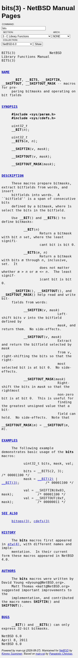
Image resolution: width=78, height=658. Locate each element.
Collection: (10, 40)
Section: (9, 32)
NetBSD (64, 650)
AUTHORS (9, 571)
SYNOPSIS (10, 107)
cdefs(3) (42, 521)
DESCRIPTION (13, 176)
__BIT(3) (10, 483)
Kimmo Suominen (12, 653)
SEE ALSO (10, 513)
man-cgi (40, 653)
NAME (6, 72)
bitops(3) (21, 521)
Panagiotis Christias (60, 653)
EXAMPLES (10, 440)
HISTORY (9, 532)
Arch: (58, 32)
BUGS (6, 617)
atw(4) (14, 544)
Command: (9, 24)
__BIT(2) (46, 479)
